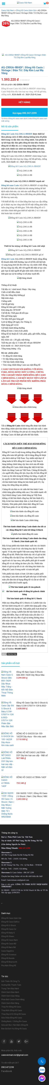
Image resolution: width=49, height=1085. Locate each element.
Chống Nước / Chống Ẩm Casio (14, 1021)
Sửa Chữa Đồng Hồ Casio (11, 1018)
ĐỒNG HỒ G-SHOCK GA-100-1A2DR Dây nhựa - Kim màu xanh (31, 735)
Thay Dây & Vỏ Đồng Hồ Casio (13, 1014)
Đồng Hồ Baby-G (8, 933)
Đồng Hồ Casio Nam (9, 940)
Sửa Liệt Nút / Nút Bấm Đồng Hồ (14, 1025)
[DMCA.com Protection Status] (9, 654)
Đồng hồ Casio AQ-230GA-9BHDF (16, 134)
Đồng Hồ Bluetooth (9, 962)
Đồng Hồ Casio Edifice (10, 922)
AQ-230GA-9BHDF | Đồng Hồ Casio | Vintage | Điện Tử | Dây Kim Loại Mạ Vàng (22, 70)
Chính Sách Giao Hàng (10, 996)
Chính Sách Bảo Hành (10, 992)
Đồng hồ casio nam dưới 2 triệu (20, 118)
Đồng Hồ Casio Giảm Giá (11, 918)
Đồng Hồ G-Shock (8, 925)
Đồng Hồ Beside (8, 958)
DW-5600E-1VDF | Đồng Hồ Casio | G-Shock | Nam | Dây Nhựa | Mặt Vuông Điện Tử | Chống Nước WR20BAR (31, 795)
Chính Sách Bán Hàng (10, 1003)
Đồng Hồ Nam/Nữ (8, 947)
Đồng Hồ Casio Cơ (8, 929)
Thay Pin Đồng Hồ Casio (11, 1007)
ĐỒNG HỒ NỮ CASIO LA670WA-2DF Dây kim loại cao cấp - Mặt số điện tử (32, 754)
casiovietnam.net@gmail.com (14, 1055)
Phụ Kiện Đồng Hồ (8, 965)
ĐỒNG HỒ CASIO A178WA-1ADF (31, 777)
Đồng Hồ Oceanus (8, 955)
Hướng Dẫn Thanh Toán (11, 985)
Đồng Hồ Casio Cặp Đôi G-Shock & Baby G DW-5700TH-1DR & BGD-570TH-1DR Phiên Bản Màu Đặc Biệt (32, 704)
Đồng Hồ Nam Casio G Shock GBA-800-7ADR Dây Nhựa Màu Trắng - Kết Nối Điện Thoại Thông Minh (31, 673)
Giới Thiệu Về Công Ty (10, 981)
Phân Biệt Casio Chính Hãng (12, 999)
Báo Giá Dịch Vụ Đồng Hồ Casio (14, 1029)
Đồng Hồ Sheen (7, 936)
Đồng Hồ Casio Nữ (8, 944)
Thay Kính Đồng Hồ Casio (11, 1010)
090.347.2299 (7, 1067)
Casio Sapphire (7, 951)
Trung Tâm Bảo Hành (10, 989)
